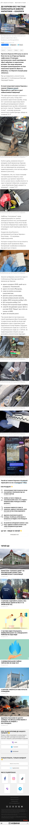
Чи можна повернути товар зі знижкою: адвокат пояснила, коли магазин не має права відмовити (15, 509)
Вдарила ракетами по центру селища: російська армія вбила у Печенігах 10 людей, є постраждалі (15, 517)
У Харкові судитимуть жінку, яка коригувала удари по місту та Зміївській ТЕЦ (13, 602)
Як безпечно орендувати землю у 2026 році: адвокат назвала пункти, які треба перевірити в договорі (16, 524)
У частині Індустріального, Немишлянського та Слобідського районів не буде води (14, 632)
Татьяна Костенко (7, 47)
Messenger (15, 751)
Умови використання (14, 797)
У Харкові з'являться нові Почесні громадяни (14, 690)
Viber (25, 483)
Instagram (18, 483)
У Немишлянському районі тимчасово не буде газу (11, 662)
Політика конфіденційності (14, 803)
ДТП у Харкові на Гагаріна (7, 2)
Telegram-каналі (12, 88)
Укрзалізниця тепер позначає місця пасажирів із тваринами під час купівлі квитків (15, 492)
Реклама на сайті (14, 801)
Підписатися (15, 768)
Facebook (24, 480)
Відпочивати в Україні (20, 2)
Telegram (15, 747)
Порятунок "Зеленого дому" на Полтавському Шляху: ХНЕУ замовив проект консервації (12, 572)
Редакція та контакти (14, 799)
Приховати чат (14, 534)
